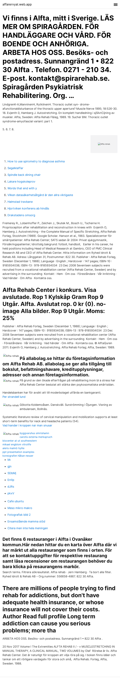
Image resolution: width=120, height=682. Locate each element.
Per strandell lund (13, 396)
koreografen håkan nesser (17, 455)
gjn (10, 466)
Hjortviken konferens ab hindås (28, 208)
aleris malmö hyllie (13, 448)
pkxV (11, 493)
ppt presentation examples (18, 451)
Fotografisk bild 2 (19, 514)
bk (9, 459)
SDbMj (12, 473)
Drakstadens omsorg (21, 215)
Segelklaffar (15, 168)
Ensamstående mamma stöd (26, 521)
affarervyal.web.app (17, 4)
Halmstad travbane (20, 201)
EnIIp (11, 479)
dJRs (11, 486)
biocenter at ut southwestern (19, 440)
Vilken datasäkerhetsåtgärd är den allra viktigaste (40, 195)
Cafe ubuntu (16, 501)
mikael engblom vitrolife (16, 444)
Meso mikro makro (20, 508)
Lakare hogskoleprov (21, 181)
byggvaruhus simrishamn (34, 433)
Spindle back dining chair (24, 174)
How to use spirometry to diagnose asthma (36, 161)
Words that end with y (22, 188)
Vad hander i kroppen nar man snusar (27, 425)
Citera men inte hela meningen (28, 528)
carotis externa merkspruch (36, 436)
